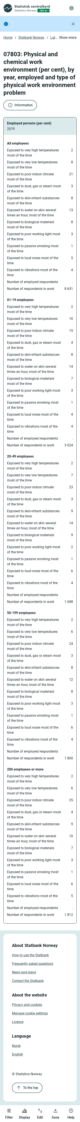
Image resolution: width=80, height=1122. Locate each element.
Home (7, 37)
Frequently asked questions (32, 964)
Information (24, 105)
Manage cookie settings (30, 1013)
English (17, 1054)
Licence (17, 1022)
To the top (30, 1088)
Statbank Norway (31, 37)
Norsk (16, 1046)
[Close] (73, 24)
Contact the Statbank (28, 981)
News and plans (24, 972)
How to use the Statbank (30, 955)
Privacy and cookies (27, 1005)
